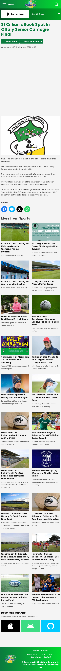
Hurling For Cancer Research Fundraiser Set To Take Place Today (45, 557)
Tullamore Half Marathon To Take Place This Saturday (15, 360)
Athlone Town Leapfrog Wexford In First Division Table (45, 473)
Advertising (32, 654)
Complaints (36, 657)
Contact (47, 657)
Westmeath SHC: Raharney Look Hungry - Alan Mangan (14, 435)
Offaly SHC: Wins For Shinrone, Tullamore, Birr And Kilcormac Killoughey (45, 516)
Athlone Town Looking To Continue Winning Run (15, 283)
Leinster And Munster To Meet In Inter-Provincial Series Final (14, 597)
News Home (11, 41)
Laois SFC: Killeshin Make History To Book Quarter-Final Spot (15, 516)
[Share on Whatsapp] (27, 209)
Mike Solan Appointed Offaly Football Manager (14, 396)
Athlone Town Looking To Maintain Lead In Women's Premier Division (15, 247)
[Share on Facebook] (4, 209)
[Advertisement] (30, 83)
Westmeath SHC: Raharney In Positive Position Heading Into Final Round (12, 474)
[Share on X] (19, 209)
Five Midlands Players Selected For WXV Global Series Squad (45, 435)
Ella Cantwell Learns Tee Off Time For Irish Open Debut (45, 397)
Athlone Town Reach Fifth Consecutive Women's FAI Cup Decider (46, 597)
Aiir (40, 667)
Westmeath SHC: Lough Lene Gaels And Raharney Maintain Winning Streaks (15, 557)
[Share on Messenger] (12, 209)
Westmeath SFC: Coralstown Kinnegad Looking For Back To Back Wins (45, 320)
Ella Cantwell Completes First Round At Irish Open (14, 317)
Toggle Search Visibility (56, 6)
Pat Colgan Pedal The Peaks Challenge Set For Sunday (45, 246)
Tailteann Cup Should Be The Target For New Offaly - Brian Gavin (45, 360)
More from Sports (33, 41)
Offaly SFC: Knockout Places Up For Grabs (43, 283)
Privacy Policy (46, 654)
